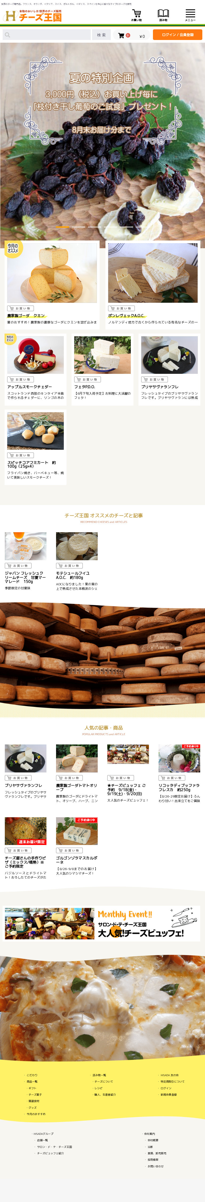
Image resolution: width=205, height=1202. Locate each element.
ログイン (166, 1088)
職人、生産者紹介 (105, 1094)
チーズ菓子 (35, 1094)
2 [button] (78, 227)
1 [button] (62, 227)
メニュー (190, 20)
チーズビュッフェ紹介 (50, 1153)
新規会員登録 (169, 1094)
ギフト (33, 1088)
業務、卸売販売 (157, 1153)
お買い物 (136, 20)
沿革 (150, 1147)
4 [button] (110, 227)
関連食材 (34, 1101)
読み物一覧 (99, 1075)
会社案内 (149, 1134)
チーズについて (103, 1081)
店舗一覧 (42, 1140)
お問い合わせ (156, 1166)
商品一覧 (32, 1081)
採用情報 (153, 1159)
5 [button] (126, 227)
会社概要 (153, 1140)
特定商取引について (173, 1081)
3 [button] (94, 227)
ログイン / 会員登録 (178, 34)
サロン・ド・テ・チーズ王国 (54, 1147)
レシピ (98, 1088)
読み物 (163, 20)
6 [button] (142, 227)
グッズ (33, 1107)
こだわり (32, 1075)
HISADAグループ (43, 1134)
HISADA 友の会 (170, 1075)
